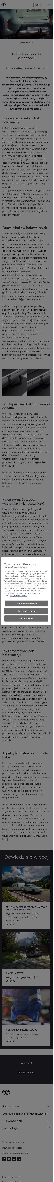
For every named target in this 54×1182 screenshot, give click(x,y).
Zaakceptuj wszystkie (26, 611)
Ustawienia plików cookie (26, 603)
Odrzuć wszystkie (26, 618)
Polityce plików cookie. (18, 595)
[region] (26, 591)
